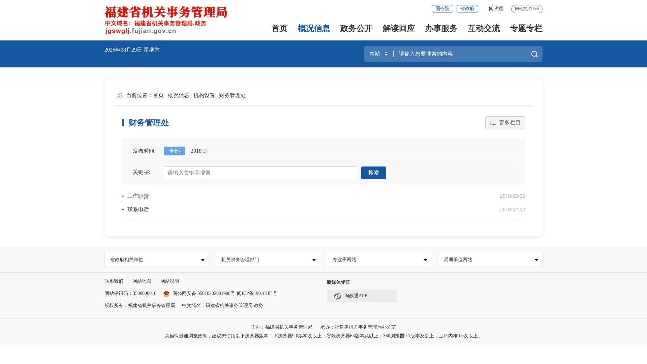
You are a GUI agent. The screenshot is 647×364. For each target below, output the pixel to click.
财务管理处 (232, 95)
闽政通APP (355, 295)
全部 (174, 151)
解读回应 (399, 28)
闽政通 (496, 8)
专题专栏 (526, 28)
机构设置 (204, 95)
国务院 (442, 8)
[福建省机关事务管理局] (177, 20)
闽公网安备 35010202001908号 (204, 293)
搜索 (373, 173)
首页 (280, 28)
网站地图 (141, 281)
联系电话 (138, 209)
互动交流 (484, 28)
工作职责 (138, 196)
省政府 (467, 8)
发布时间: (144, 151)
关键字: (141, 172)
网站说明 (169, 281)
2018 (199, 151)
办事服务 (441, 28)
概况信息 (314, 28)
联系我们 (113, 281)
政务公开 (356, 28)
